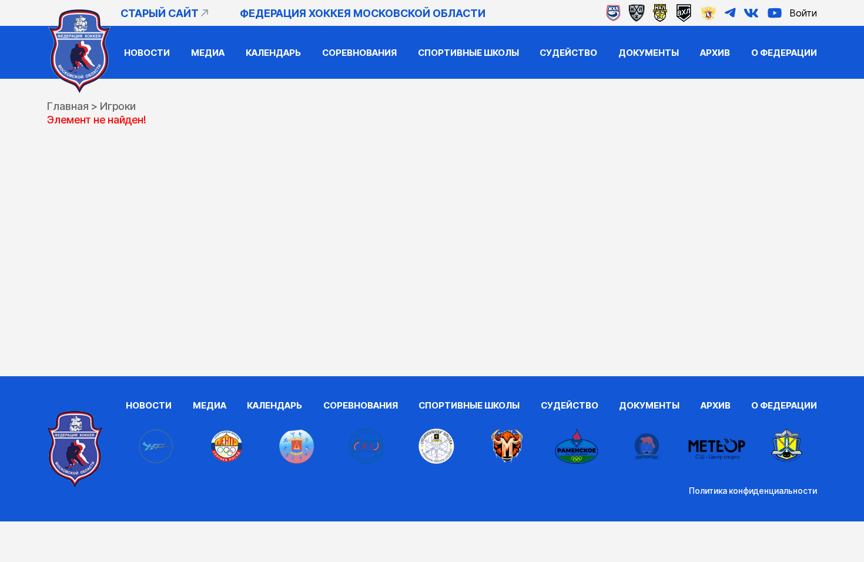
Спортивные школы (468, 52)
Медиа (208, 52)
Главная (68, 106)
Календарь (273, 52)
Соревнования (359, 52)
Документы (648, 52)
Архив (715, 52)
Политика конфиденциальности (753, 491)
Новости (147, 52)
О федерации (784, 52)
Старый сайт (159, 13)
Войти (803, 13)
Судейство (568, 52)
